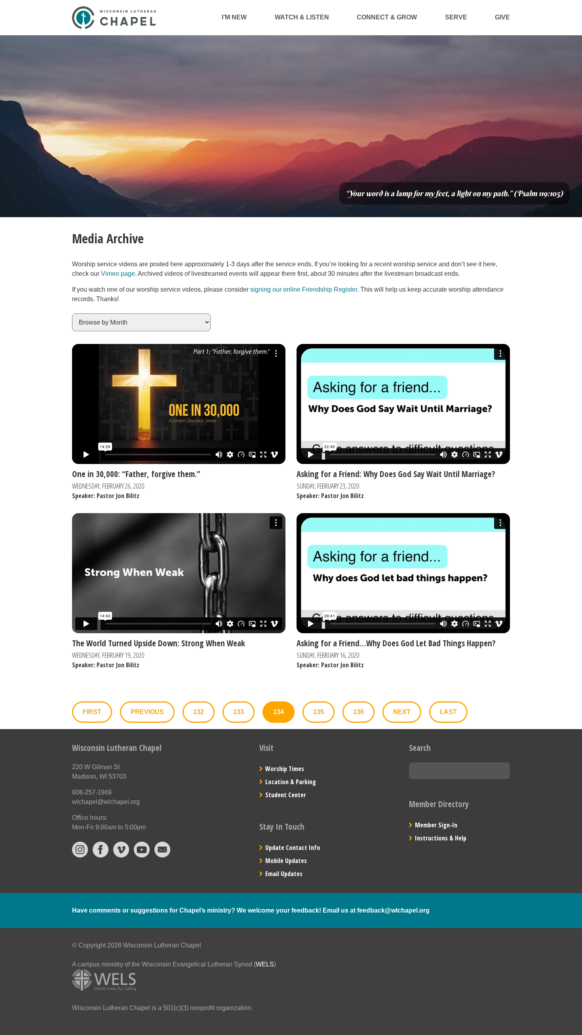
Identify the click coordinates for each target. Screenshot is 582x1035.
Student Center (285, 795)
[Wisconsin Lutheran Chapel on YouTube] (142, 855)
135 (318, 711)
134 (278, 711)
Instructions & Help (440, 838)
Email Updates (283, 873)
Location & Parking (290, 781)
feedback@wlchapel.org (393, 910)
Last (448, 711)
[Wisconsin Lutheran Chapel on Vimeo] (121, 855)
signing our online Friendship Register (303, 289)
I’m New (234, 17)
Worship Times (284, 768)
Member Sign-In (436, 825)
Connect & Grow (387, 17)
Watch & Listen (302, 17)
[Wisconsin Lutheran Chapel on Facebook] (100, 855)
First (92, 711)
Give (502, 17)
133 (238, 711)
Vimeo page (118, 273)
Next (402, 711)
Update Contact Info (292, 847)
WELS (265, 964)
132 (198, 711)
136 (358, 711)
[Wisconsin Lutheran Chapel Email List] (162, 855)
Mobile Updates (286, 860)
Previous (147, 711)
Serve (456, 17)
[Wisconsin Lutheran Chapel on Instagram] (80, 855)
